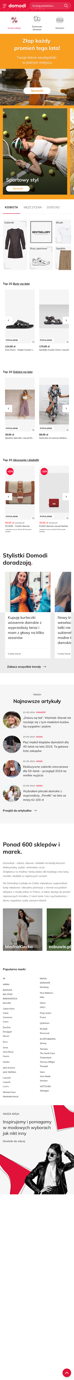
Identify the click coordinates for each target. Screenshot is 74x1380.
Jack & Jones (9, 1067)
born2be (7, 1003)
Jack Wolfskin (9, 1072)
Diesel (6, 1036)
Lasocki (6, 1082)
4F (4, 978)
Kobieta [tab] (11, 207)
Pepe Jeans (45, 1013)
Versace (44, 1080)
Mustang (44, 987)
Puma (43, 1017)
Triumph (44, 1066)
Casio (5, 1013)
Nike (42, 997)
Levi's (6, 1086)
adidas (6, 984)
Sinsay (43, 1043)
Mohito (43, 978)
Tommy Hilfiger (47, 1062)
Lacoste (7, 1077)
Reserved (44, 1033)
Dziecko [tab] (53, 207)
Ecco (5, 1041)
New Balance (46, 992)
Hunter (6, 1062)
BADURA (7, 990)
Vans (42, 1072)
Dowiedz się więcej (14, 1141)
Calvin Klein (9, 1008)
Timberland (45, 1057)
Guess (6, 1056)
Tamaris (44, 1049)
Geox (5, 1047)
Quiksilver (45, 1023)
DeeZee (7, 1027)
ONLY (42, 1007)
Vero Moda (45, 1076)
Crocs (5, 1021)
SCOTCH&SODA (48, 1039)
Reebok (43, 1028)
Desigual (7, 1031)
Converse (7, 1017)
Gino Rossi (8, 1051)
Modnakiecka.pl (10, 1096)
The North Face (47, 1053)
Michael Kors (9, 1092)
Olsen (43, 1003)
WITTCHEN (45, 1086)
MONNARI (45, 982)
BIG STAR (7, 994)
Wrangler (44, 1090)
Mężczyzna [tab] (32, 207)
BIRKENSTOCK (10, 998)
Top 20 (16, 283)
